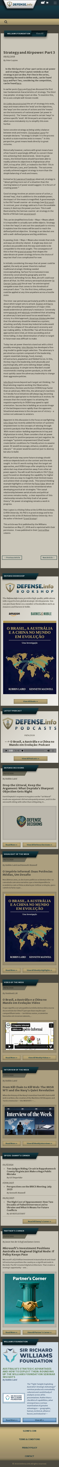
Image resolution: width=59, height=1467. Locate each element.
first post (48, 202)
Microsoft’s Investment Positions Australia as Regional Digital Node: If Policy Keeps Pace (28, 1251)
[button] (7, 657)
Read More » (11, 845)
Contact (29, 1456)
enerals (13, 312)
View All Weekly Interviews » (39, 1143)
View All (39, 33)
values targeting (11, 367)
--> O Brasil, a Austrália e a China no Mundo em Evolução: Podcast (29, 743)
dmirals (26, 312)
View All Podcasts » (30, 758)
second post (29, 214)
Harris (50, 304)
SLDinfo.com (29, 1431)
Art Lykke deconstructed (14, 103)
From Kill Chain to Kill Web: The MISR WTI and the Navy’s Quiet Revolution (28, 1088)
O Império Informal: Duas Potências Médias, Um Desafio (28, 873)
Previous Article (13, 558)
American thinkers (38, 318)
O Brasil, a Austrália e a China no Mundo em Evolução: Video (25, 1001)
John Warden (28, 347)
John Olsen (8, 423)
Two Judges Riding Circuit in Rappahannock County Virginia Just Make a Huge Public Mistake (31, 1171)
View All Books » (30, 701)
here (5, 80)
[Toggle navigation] (55, 2)
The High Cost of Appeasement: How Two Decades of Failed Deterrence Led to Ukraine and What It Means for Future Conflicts (30, 1206)
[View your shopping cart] (49, 3)
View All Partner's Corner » (39, 1332)
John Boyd (8, 382)
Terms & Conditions (29, 1439)
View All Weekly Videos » (39, 1057)
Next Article (48, 558)
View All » (39, 1420)
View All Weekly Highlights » (39, 970)
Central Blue (43, 530)
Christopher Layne (36, 133)
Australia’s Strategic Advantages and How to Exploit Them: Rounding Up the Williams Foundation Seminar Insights (29, 1373)
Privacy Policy (29, 1448)
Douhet (39, 304)
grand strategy (25, 251)
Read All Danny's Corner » (39, 1221)
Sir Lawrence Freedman (24, 179)
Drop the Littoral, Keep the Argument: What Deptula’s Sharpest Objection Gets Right (28, 788)
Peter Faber (40, 484)
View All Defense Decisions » (39, 845)
